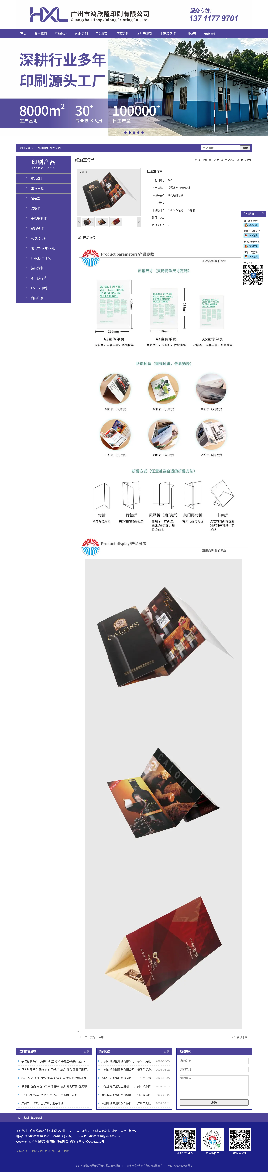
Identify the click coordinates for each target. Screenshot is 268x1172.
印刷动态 (189, 33)
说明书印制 (144, 33)
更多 (86, 1051)
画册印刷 (42, 147)
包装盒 (35, 198)
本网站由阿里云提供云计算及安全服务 (100, 1165)
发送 (214, 1102)
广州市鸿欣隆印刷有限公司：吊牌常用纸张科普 (130, 1061)
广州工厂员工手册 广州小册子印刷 (42, 1103)
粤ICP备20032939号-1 (180, 1165)
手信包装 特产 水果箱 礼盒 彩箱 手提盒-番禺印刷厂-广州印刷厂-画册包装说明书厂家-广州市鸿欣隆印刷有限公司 (89, 1061)
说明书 (35, 208)
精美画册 (37, 178)
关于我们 (40, 33)
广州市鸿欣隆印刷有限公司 (139, 1165)
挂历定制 (37, 268)
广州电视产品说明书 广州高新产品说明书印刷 (49, 1094)
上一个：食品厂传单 (91, 1037)
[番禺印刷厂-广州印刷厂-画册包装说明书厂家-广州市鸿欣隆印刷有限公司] (134, 14)
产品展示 (61, 33)
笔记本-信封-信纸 (43, 248)
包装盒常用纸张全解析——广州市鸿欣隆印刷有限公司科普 (137, 1086)
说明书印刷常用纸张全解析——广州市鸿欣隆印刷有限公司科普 (139, 1078)
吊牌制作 (37, 228)
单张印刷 (55, 147)
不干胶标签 (39, 278)
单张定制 (102, 33)
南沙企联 (50, 1151)
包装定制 (122, 33)
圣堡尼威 (63, 1151)
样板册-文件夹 (41, 258)
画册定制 (81, 33)
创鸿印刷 (37, 1151)
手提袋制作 (168, 33)
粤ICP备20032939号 (91, 1141)
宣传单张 (246, 160)
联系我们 (210, 33)
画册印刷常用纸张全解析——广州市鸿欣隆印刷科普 (133, 1103)
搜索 (245, 147)
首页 (23, 33)
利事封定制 (39, 238)
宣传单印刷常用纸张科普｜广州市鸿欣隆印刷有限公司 (134, 1094)
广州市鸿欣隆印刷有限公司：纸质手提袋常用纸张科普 (134, 1069)
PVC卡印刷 (39, 288)
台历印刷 (37, 298)
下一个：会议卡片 (237, 1037)
